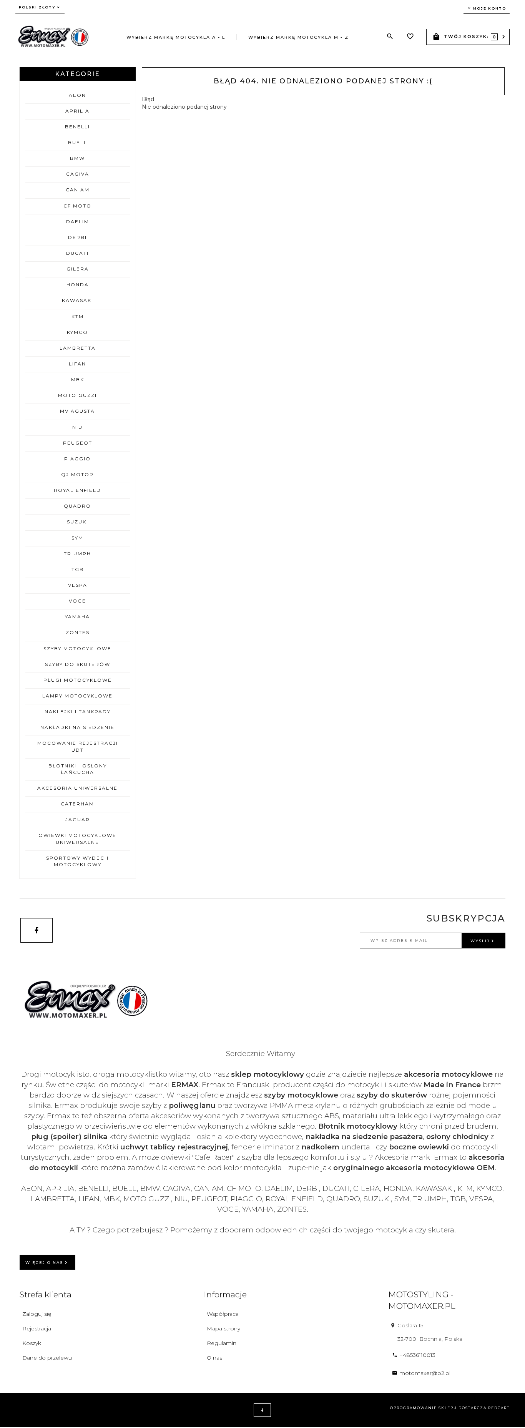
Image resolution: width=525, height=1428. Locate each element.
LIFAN (77, 364)
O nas (214, 1357)
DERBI (77, 237)
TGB (77, 569)
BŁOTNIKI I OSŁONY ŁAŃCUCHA (77, 769)
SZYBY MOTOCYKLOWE (77, 648)
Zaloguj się (36, 1313)
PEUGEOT (77, 443)
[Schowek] (410, 37)
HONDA (77, 284)
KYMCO (77, 332)
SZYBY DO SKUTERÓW (77, 664)
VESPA (77, 585)
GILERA (77, 269)
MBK (77, 379)
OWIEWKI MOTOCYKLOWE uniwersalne (77, 838)
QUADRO (77, 506)
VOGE (77, 601)
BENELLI (77, 127)
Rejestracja (36, 1328)
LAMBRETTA (78, 348)
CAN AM (78, 190)
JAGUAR (77, 819)
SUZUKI (77, 522)
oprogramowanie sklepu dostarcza (438, 1408)
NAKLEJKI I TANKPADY (78, 711)
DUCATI (77, 253)
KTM (77, 316)
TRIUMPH (77, 553)
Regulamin (221, 1343)
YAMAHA (77, 616)
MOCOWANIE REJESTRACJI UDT (77, 746)
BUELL (77, 142)
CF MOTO (77, 206)
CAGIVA (77, 174)
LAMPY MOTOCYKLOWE (77, 696)
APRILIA (77, 111)
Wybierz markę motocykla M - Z (298, 37)
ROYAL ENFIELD (77, 490)
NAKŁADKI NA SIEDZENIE (77, 727)
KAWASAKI (77, 300)
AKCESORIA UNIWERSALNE (77, 788)
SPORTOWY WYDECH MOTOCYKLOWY (77, 861)
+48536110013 (417, 1355)
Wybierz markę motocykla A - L (175, 37)
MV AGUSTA (77, 411)
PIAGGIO (77, 459)
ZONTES (78, 632)
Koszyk (31, 1343)
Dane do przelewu (47, 1357)
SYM (77, 538)
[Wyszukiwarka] (390, 36)
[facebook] (36, 930)
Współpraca (223, 1313)
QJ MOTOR (77, 474)
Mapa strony (223, 1328)
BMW (77, 158)
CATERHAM (77, 804)
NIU (77, 427)
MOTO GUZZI (77, 395)
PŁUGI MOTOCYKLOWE (77, 680)
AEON (77, 95)
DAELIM (77, 221)
